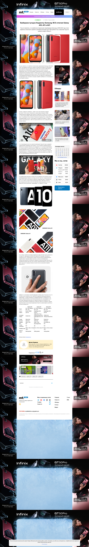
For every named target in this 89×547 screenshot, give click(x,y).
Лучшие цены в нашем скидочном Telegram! (44, 16)
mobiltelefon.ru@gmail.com (32, 411)
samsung (23, 376)
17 (62, 154)
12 (66, 152)
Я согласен (44, 544)
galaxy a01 (40, 376)
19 (66, 154)
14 (56, 154)
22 (58, 155)
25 (58, 150)
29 (66, 150)
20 (68, 154)
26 (60, 150)
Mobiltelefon (28, 337)
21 (56, 155)
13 (68, 152)
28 (64, 150)
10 (62, 152)
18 (64, 154)
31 (56, 151)
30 (68, 150)
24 (56, 150)
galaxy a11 (29, 376)
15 (58, 154)
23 (60, 155)
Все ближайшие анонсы (62, 157)
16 (60, 154)
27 (62, 150)
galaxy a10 (35, 376)
